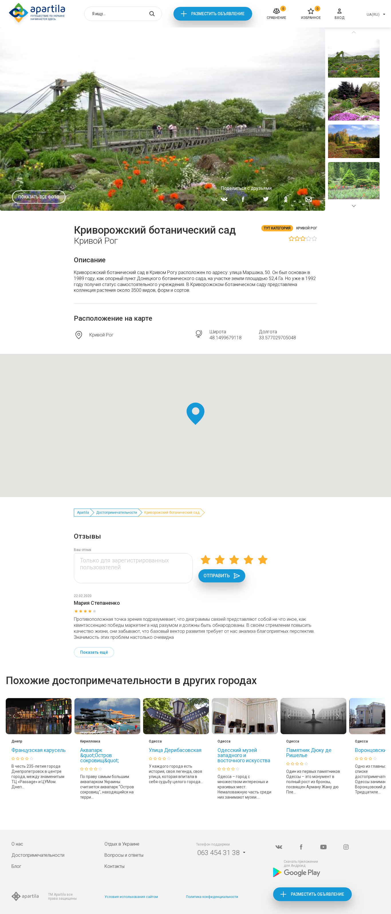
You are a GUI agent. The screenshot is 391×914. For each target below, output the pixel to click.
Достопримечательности (116, 513)
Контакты (114, 866)
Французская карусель (38, 750)
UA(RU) (373, 14)
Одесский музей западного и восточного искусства (244, 755)
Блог (16, 866)
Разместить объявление (217, 13)
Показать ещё (94, 652)
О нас (17, 844)
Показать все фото (38, 197)
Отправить (217, 575)
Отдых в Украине (121, 844)
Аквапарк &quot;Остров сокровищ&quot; (99, 755)
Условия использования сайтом (131, 897)
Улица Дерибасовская (175, 750)
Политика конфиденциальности (212, 897)
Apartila (83, 513)
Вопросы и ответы (123, 855)
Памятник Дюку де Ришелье (308, 752)
